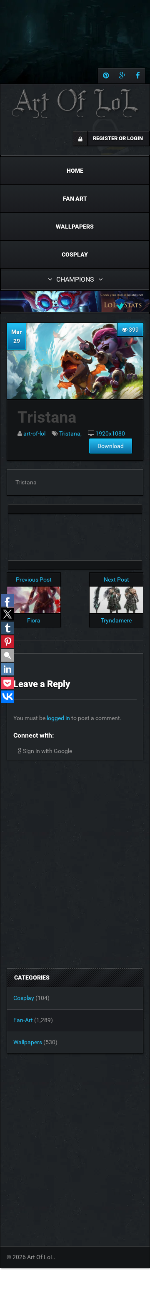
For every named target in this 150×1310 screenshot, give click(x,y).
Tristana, (70, 433)
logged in (58, 718)
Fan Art (75, 198)
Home (75, 170)
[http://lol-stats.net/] (75, 301)
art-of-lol (34, 433)
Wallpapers (75, 226)
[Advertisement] (75, 534)
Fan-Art (23, 1020)
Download (111, 446)
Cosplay (75, 254)
